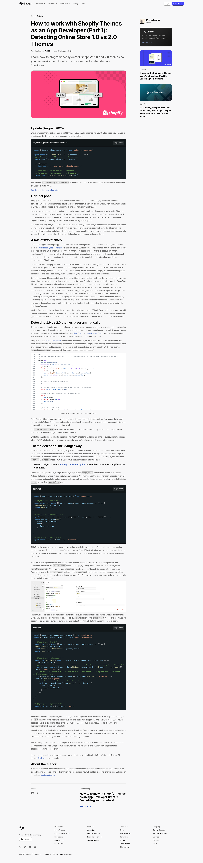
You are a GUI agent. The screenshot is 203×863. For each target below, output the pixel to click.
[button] (40, 4)
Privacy (48, 854)
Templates (124, 837)
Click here (42, 758)
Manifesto (156, 837)
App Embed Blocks (95, 333)
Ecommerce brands (94, 837)
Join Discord (26, 839)
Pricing (75, 4)
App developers (93, 833)
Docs (83, 4)
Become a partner (160, 833)
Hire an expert (125, 833)
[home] (25, 3)
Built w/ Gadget (159, 830)
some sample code (53, 341)
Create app (177, 3)
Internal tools (59, 840)
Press (155, 844)
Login (167, 3)
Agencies (91, 830)
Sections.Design (48, 775)
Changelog (124, 847)
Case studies (125, 844)
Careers (156, 840)
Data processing (66, 854)
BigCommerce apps (62, 833)
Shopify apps (60, 830)
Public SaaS (59, 844)
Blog (33, 16)
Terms (55, 854)
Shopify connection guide (72, 464)
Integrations (59, 837)
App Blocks (78, 333)
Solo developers (93, 840)
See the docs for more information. (45, 190)
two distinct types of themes (50, 248)
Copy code (118, 143)
